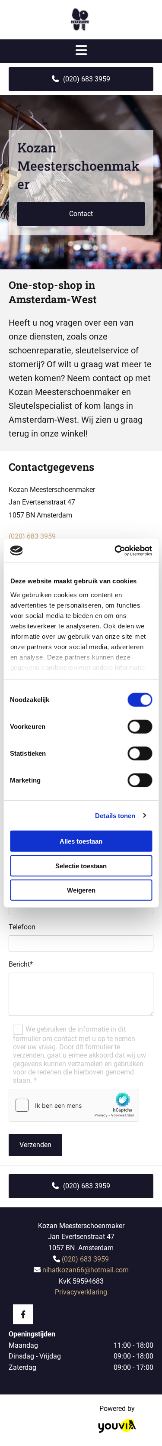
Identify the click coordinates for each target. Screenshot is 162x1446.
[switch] (139, 727)
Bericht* (21, 964)
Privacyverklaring (81, 1292)
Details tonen (115, 815)
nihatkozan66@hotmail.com (85, 1270)
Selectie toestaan (81, 865)
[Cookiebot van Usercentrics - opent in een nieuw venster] (115, 550)
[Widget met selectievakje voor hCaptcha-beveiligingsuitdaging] (74, 1105)
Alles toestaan (81, 841)
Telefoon (22, 927)
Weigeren (81, 890)
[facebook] (23, 1314)
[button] (81, 79)
